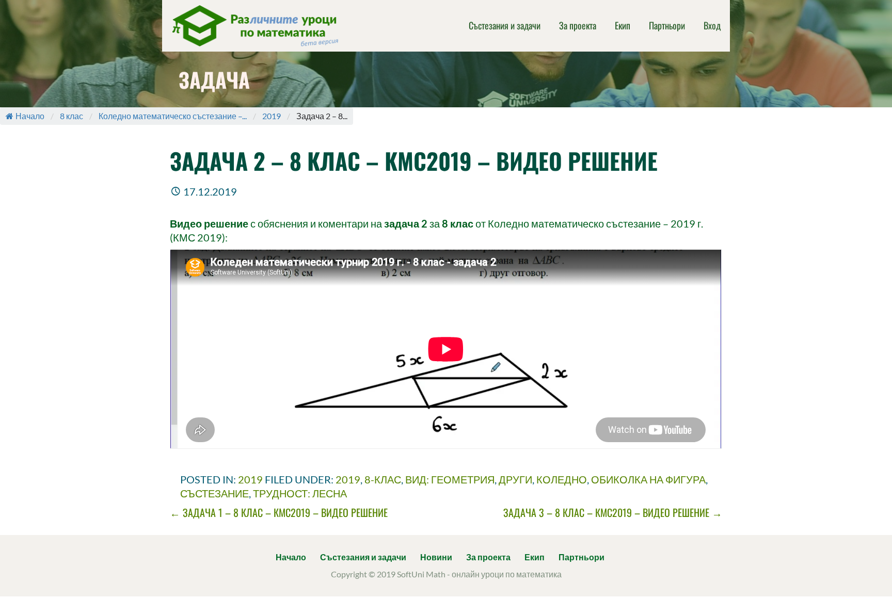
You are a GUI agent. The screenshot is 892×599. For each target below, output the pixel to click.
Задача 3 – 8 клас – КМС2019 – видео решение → (612, 512)
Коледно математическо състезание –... (173, 116)
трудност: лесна (300, 493)
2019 (271, 116)
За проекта (577, 25)
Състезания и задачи (504, 25)
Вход (712, 25)
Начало (29, 116)
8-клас (382, 479)
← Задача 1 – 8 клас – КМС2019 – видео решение (279, 512)
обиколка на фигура (648, 479)
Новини (436, 557)
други (515, 479)
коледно (561, 479)
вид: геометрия (450, 479)
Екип (622, 25)
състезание (214, 493)
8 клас (71, 116)
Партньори (667, 25)
